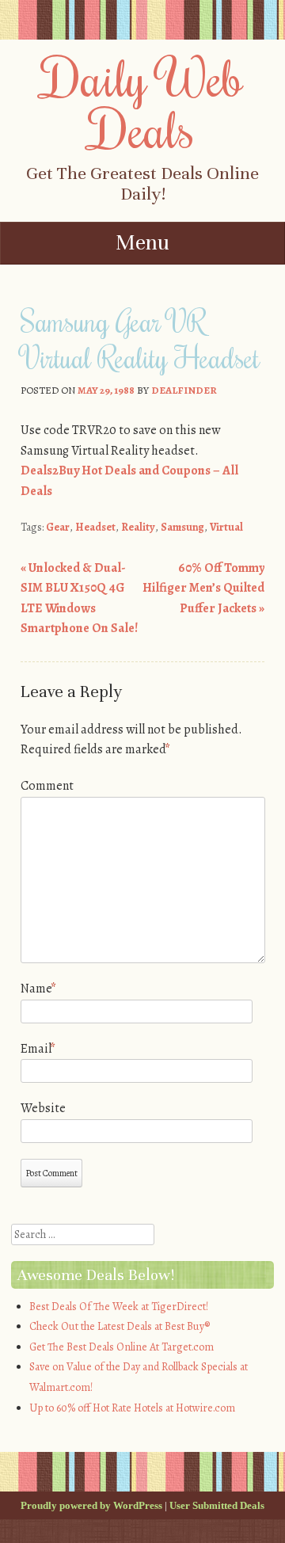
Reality (138, 527)
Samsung (182, 527)
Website (43, 1108)
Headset (95, 527)
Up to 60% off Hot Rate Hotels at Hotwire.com (132, 1407)
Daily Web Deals (143, 103)
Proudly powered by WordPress (91, 1505)
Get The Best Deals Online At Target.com (121, 1346)
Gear (58, 527)
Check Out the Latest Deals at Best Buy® (119, 1326)
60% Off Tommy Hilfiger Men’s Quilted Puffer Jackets (203, 588)
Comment (47, 785)
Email (38, 1048)
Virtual (226, 527)
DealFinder (184, 390)
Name (38, 988)
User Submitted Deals (216, 1505)
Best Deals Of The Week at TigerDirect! (118, 1306)
